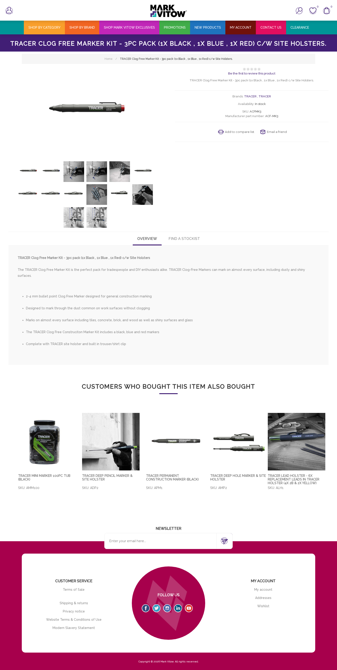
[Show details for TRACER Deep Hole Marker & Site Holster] (239, 441)
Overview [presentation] (147, 238)
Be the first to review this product (251, 73)
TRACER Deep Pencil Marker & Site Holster (107, 477)
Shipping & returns (74, 603)
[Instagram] (167, 608)
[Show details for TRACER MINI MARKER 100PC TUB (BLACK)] (47, 441)
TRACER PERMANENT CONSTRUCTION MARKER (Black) (172, 477)
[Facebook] (146, 608)
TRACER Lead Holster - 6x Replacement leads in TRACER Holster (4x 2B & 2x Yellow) (293, 479)
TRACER (250, 96)
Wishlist (263, 606)
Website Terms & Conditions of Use (74, 619)
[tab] (147, 238)
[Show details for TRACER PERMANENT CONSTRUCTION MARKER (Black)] (175, 441)
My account (263, 589)
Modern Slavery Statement (73, 628)
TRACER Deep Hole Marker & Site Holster (238, 477)
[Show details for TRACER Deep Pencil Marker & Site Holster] (111, 441)
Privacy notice (74, 611)
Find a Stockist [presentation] (184, 238)
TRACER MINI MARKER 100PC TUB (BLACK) (44, 477)
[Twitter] (156, 608)
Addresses (263, 598)
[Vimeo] (178, 608)
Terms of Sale (74, 589)
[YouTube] (189, 608)
